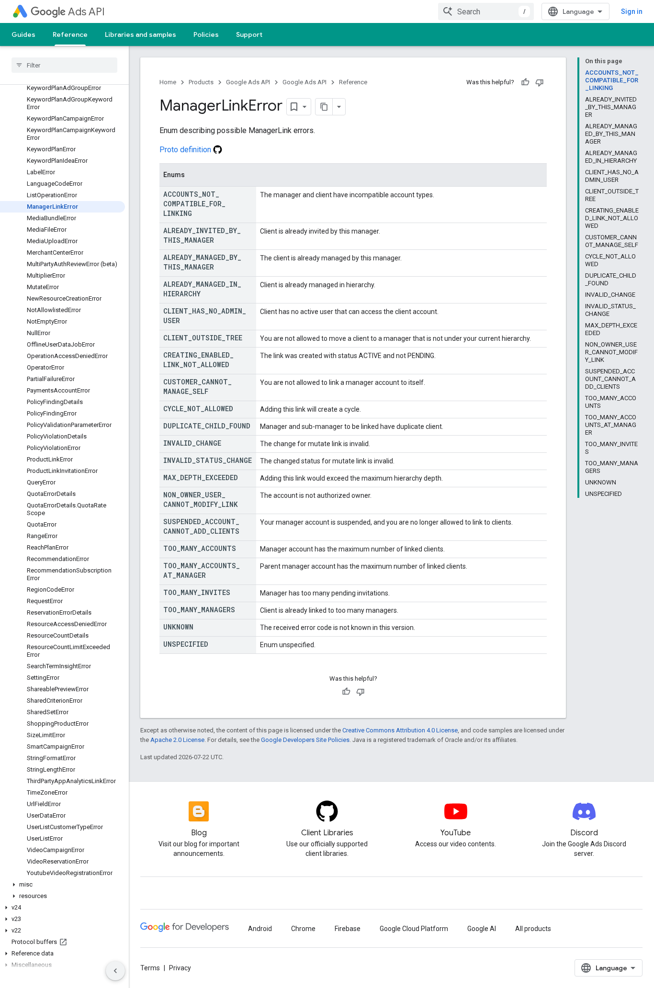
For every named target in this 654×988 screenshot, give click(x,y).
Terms (150, 968)
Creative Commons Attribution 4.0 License (400, 730)
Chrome (303, 928)
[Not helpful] (539, 82)
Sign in (632, 11)
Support (249, 34)
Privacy (180, 968)
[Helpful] (525, 82)
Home (167, 82)
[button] (62, 884)
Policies (206, 34)
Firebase (348, 928)
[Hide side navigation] (115, 970)
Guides (23, 34)
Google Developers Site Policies (305, 739)
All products (533, 928)
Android (260, 928)
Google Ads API (248, 82)
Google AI (481, 928)
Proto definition (186, 149)
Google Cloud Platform (414, 928)
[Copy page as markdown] (324, 107)
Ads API (86, 11)
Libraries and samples (140, 34)
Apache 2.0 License (177, 739)
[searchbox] (64, 65)
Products (201, 82)
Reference (70, 34)
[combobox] (486, 11)
